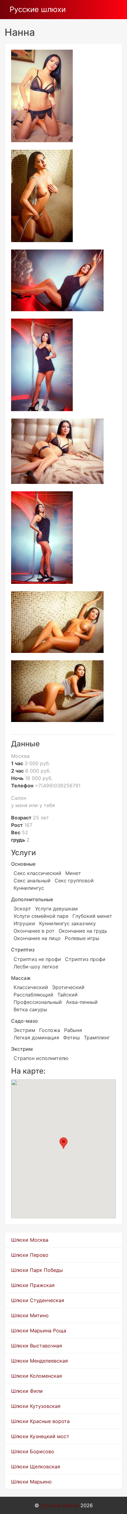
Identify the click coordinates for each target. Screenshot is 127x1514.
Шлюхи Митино (30, 1315)
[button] (63, 1143)
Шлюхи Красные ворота (40, 1421)
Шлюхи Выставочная (36, 1346)
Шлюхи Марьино (31, 1482)
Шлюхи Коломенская (36, 1376)
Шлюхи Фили (27, 1391)
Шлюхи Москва (29, 1240)
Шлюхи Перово (29, 1255)
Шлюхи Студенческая (37, 1300)
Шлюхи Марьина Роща (38, 1330)
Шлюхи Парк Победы (37, 1270)
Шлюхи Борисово (32, 1451)
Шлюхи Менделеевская (39, 1361)
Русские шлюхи (38, 9)
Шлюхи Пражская (33, 1285)
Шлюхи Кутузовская (35, 1406)
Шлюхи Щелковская (35, 1466)
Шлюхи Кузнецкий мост (40, 1436)
